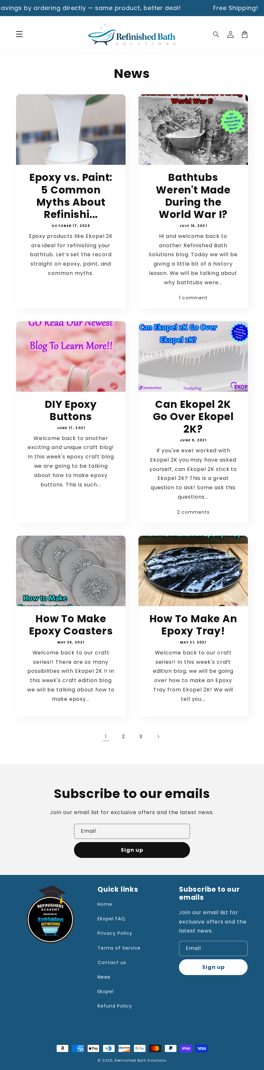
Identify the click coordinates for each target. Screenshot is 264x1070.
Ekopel (106, 991)
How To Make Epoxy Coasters (71, 625)
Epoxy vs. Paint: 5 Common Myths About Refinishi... (70, 196)
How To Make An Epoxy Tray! (193, 625)
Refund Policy (115, 1006)
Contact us (112, 962)
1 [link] (106, 736)
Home (105, 904)
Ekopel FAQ (111, 918)
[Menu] (19, 34)
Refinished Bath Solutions (140, 1060)
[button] (216, 34)
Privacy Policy (115, 933)
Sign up (132, 850)
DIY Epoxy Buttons (71, 410)
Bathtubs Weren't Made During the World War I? (193, 196)
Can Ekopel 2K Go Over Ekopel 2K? (193, 416)
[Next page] (158, 736)
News (104, 977)
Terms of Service (119, 948)
